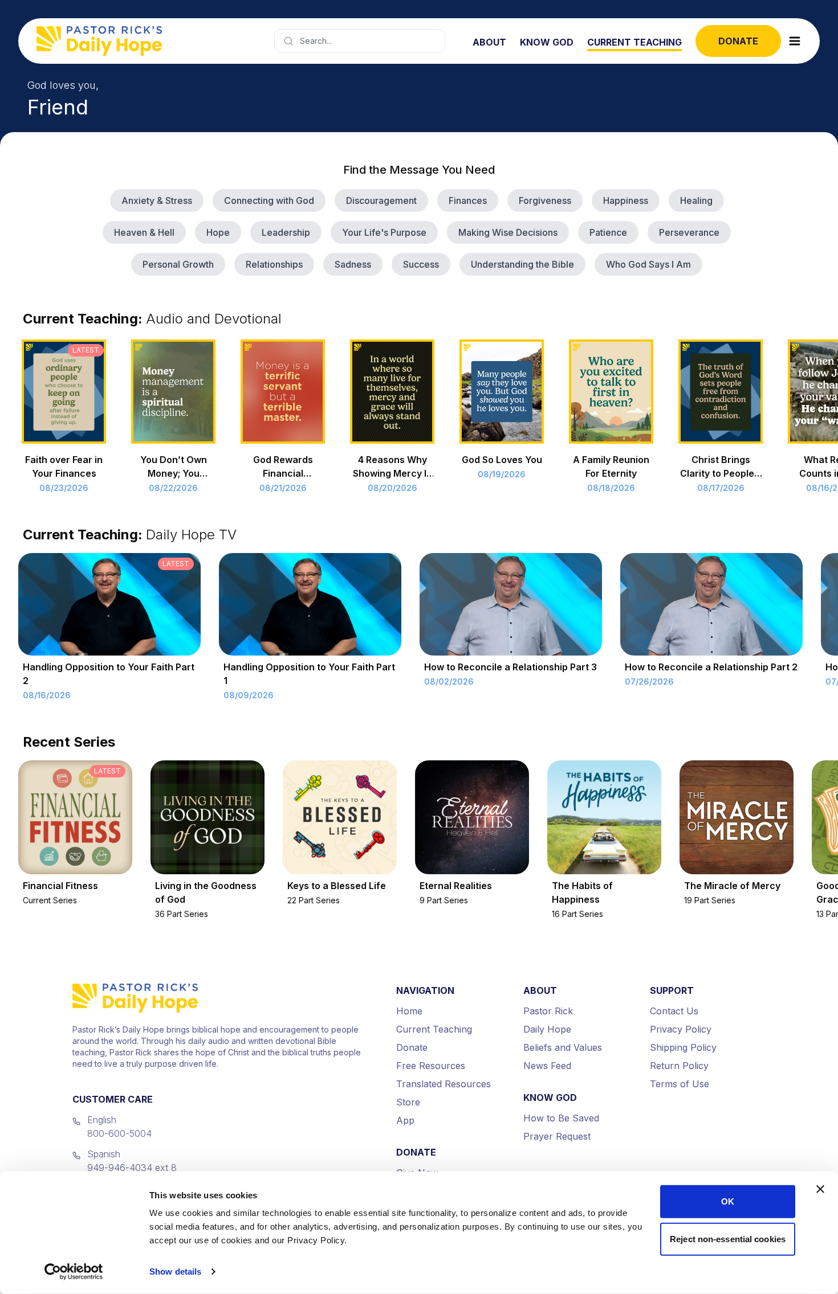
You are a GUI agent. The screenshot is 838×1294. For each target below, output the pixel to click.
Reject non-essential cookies (728, 1238)
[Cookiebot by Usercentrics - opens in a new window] (74, 1271)
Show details (175, 1271)
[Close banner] (820, 1189)
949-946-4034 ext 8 (132, 1167)
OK (727, 1201)
